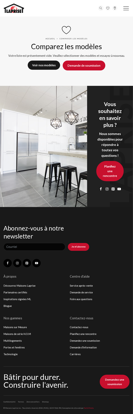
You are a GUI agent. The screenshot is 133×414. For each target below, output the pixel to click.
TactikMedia (89, 408)
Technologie (10, 354)
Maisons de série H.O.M (17, 333)
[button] (126, 8)
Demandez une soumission (85, 340)
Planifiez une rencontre (110, 171)
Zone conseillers (32, 402)
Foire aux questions (81, 299)
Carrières (75, 354)
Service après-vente (81, 285)
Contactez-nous (79, 327)
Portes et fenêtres (14, 347)
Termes (21, 402)
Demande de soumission (84, 65)
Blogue (7, 305)
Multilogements (12, 340)
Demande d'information (83, 347)
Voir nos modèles (44, 65)
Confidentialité (9, 402)
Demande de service (81, 292)
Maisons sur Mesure (15, 327)
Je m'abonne (79, 246)
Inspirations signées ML (17, 299)
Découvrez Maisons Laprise (19, 285)
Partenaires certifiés (15, 292)
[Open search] (100, 8)
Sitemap (45, 402)
